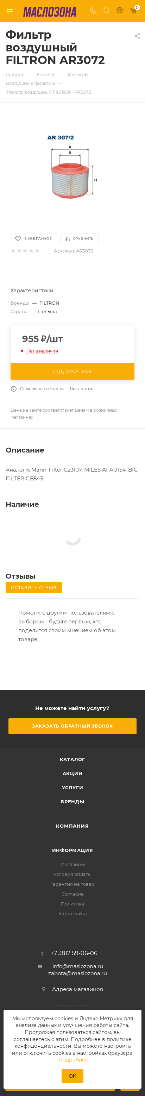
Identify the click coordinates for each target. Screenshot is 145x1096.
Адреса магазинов (77, 989)
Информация (72, 850)
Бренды (72, 801)
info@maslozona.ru (77, 966)
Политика (72, 904)
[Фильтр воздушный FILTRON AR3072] (72, 167)
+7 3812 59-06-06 (74, 953)
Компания (72, 826)
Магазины (72, 864)
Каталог (73, 759)
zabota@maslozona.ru (77, 973)
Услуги (72, 787)
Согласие (73, 894)
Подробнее (73, 1060)
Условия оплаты (72, 874)
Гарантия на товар (72, 884)
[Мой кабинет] (119, 11)
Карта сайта (72, 913)
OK (72, 1076)
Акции (73, 773)
